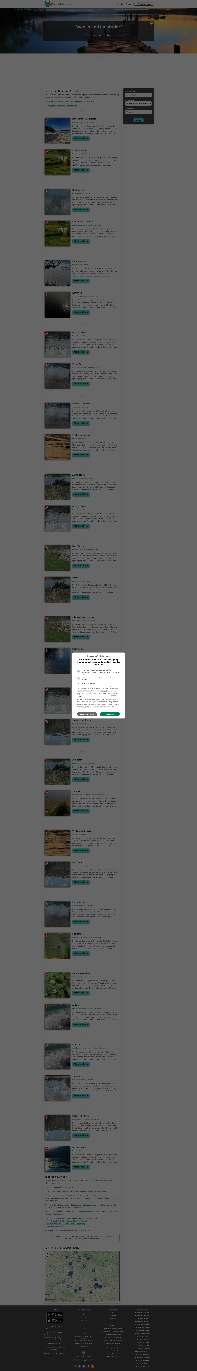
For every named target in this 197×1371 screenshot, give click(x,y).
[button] (98, 683)
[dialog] (98, 685)
